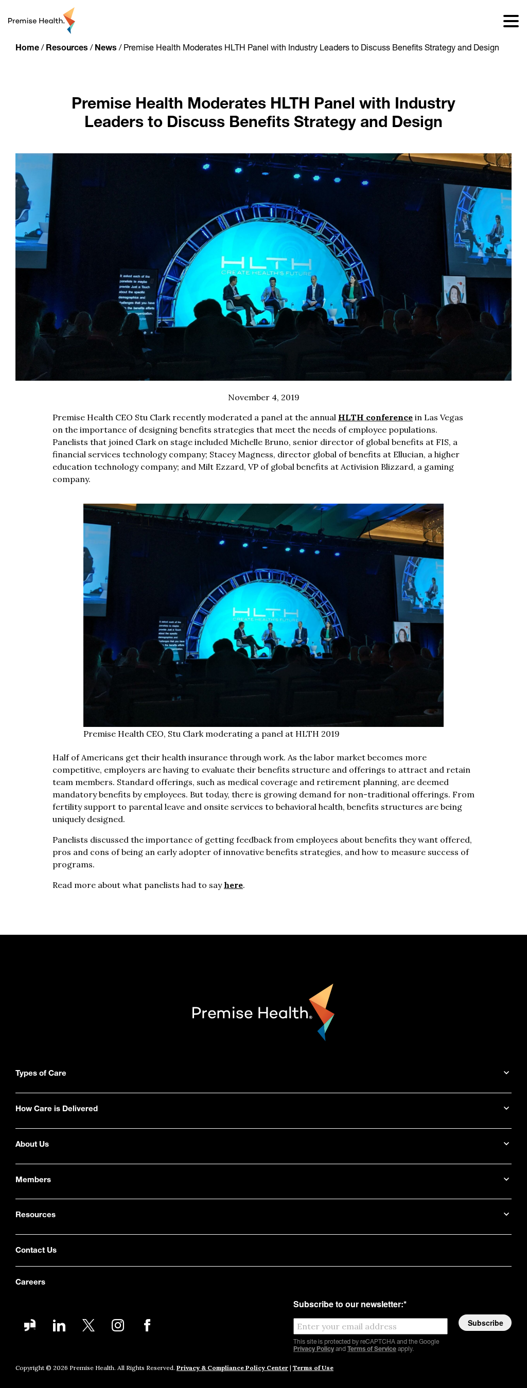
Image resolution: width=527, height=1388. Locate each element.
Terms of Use (313, 1368)
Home (27, 48)
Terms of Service (371, 1349)
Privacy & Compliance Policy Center (232, 1368)
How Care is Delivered (56, 1109)
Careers (30, 1283)
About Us (32, 1145)
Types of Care (40, 1074)
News (106, 48)
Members (33, 1180)
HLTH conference (375, 417)
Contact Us (36, 1251)
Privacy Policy (313, 1349)
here (233, 885)
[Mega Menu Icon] (504, 20)
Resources (67, 48)
